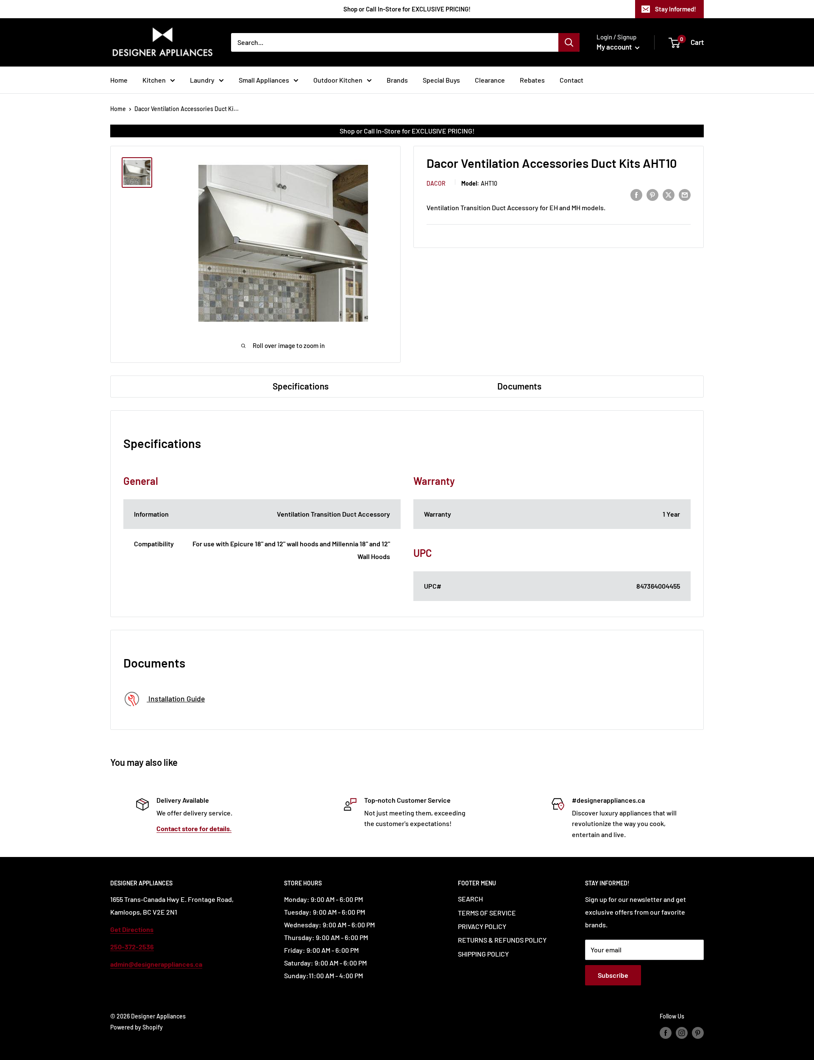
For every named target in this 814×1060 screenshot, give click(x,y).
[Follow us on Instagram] (682, 1032)
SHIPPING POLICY (483, 954)
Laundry (202, 80)
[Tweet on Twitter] (669, 194)
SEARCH (470, 899)
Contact (571, 80)
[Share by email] (685, 194)
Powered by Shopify (136, 1027)
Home (119, 80)
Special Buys (441, 80)
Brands (397, 80)
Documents (519, 386)
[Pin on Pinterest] (652, 194)
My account (615, 46)
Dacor (436, 182)
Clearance (490, 80)
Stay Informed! (675, 9)
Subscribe (613, 975)
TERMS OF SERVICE (487, 913)
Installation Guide (176, 698)
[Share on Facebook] (636, 194)
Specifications (301, 386)
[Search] (569, 42)
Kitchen (154, 80)
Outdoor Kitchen (337, 80)
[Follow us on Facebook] (666, 1032)
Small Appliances (264, 80)
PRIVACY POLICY (482, 926)
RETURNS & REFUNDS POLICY (502, 940)
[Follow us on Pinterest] (698, 1032)
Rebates (532, 80)
